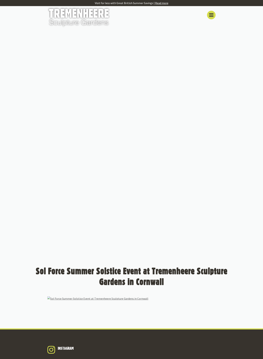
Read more (161, 3)
